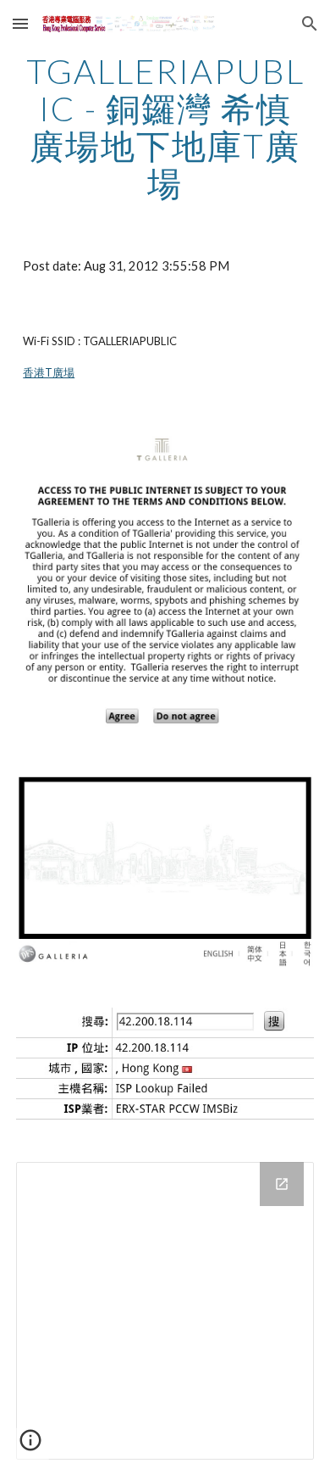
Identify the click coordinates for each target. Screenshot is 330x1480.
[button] (20, 23)
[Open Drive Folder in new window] (282, 1184)
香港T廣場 (48, 372)
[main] (165, 127)
